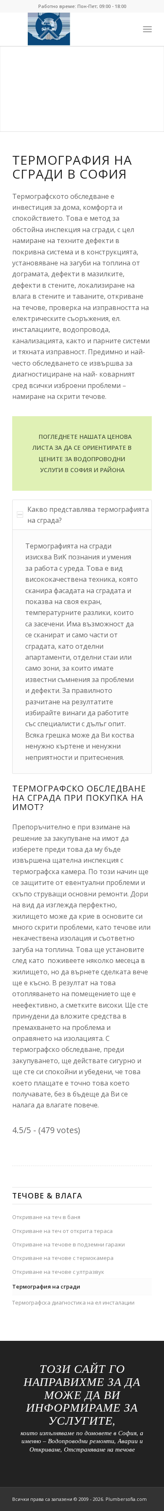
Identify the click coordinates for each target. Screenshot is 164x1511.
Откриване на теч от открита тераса (62, 1231)
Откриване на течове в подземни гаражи (68, 1244)
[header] (68, 29)
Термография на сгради (46, 1286)
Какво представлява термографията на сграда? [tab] (88, 515)
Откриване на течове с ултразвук (58, 1272)
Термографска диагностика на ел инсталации (73, 1302)
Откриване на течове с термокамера (63, 1258)
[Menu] (147, 29)
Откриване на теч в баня (46, 1217)
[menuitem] (147, 29)
